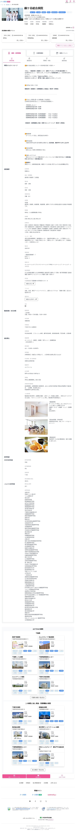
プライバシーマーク (52, 808)
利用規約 (28, 783)
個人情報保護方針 (37, 783)
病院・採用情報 (16, 53)
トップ (2, 4)
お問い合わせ (54, 783)
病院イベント (64, 53)
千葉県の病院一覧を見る (38, 697)
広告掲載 (46, 783)
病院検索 (8, 4)
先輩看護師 (39, 53)
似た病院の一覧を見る (38, 770)
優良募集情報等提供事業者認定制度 (23, 808)
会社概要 (21, 783)
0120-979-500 (47, 818)
